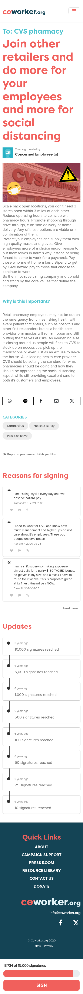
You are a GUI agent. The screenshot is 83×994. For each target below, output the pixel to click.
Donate (42, 886)
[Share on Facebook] (41, 401)
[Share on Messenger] (26, 401)
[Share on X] (72, 401)
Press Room (41, 862)
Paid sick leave (17, 436)
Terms (37, 946)
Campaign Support (42, 854)
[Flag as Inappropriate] (20, 510)
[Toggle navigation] (74, 10)
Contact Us (42, 878)
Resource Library (41, 870)
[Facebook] (60, 923)
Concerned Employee (34, 154)
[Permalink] (28, 510)
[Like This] (11, 510)
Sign (41, 985)
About (41, 847)
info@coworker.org (65, 912)
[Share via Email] (57, 401)
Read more (70, 608)
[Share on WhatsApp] (10, 401)
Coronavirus (15, 426)
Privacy (48, 946)
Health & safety (44, 426)
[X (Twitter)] (76, 923)
